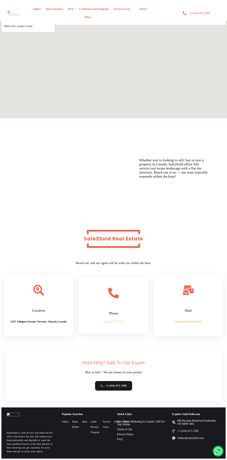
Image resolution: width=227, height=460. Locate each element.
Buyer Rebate (54, 8)
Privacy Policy (125, 434)
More (88, 17)
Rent (71, 8)
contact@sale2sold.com (188, 321)
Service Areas (122, 8)
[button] (123, 9)
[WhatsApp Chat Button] (218, 451)
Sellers (37, 8)
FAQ (120, 439)
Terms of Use (124, 429)
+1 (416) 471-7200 (113, 321)
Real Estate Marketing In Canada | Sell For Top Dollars (141, 423)
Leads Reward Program (93, 8)
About (143, 8)
